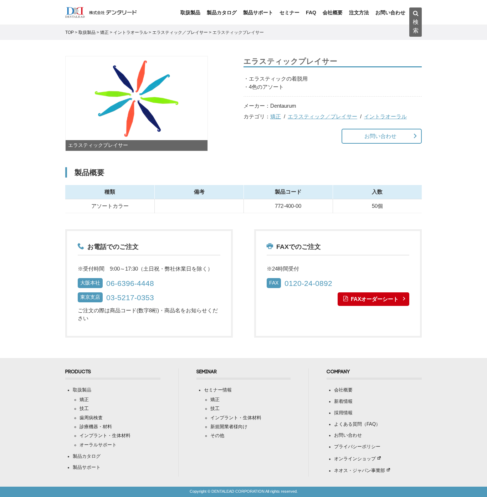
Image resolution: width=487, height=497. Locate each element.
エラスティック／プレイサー (322, 116)
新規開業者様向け (228, 426)
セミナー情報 (218, 390)
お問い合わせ (390, 12)
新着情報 (343, 401)
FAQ (311, 12)
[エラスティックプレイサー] (136, 103)
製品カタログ (222, 12)
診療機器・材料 (96, 426)
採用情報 (343, 412)
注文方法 (359, 12)
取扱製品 (190, 12)
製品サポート (258, 12)
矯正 (275, 116)
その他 (217, 435)
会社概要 (333, 12)
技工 (84, 408)
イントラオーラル (385, 116)
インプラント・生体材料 (105, 435)
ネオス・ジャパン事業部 (359, 470)
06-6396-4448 (130, 283)
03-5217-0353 (130, 297)
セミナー (289, 12)
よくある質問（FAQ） (357, 424)
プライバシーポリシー (357, 446)
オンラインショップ (355, 458)
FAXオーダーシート (375, 299)
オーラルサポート (98, 444)
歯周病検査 (91, 417)
